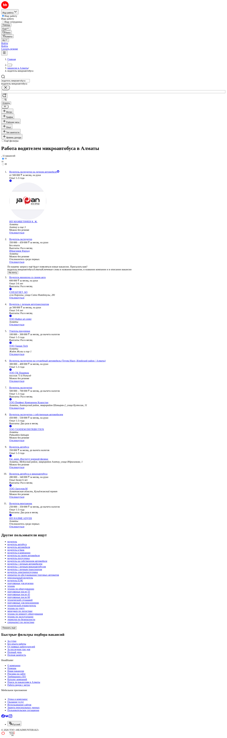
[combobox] (15, 80)
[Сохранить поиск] (4, 95)
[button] (4, 43)
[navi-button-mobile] (4, 52)
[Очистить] (5, 87)
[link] (6, 32)
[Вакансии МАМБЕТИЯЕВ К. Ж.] (116, 201)
